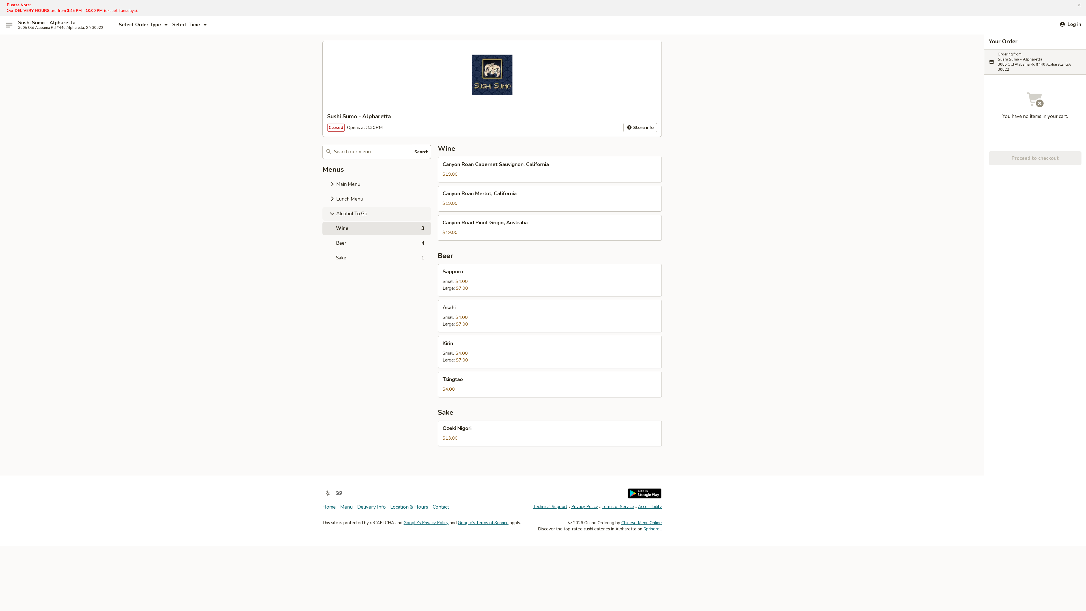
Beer (380, 243)
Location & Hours (409, 507)
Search (421, 152)
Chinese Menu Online (641, 523)
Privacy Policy (584, 506)
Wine (380, 228)
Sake (380, 258)
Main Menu (347, 184)
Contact (441, 507)
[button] (1079, 5)
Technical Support (550, 506)
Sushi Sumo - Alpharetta (47, 23)
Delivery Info (371, 507)
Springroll (652, 529)
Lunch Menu (349, 199)
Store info (643, 127)
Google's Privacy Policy (426, 523)
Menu (346, 507)
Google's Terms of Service (483, 523)
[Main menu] (9, 25)
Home (329, 507)
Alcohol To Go (351, 213)
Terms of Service (618, 506)
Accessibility (650, 506)
